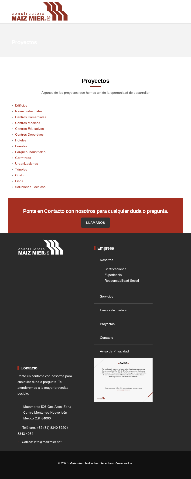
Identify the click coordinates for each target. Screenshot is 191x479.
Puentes (21, 146)
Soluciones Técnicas (30, 187)
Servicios (106, 296)
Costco (20, 175)
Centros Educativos (29, 129)
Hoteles (20, 140)
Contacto (106, 337)
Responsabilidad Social (122, 280)
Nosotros (106, 260)
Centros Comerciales (30, 117)
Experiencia (113, 275)
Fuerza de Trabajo (113, 310)
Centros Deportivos (29, 134)
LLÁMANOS (95, 222)
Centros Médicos (27, 123)
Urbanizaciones (26, 163)
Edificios (21, 105)
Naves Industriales (28, 111)
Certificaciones (115, 269)
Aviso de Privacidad (114, 351)
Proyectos (107, 324)
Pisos (19, 181)
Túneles (21, 169)
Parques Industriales (30, 152)
